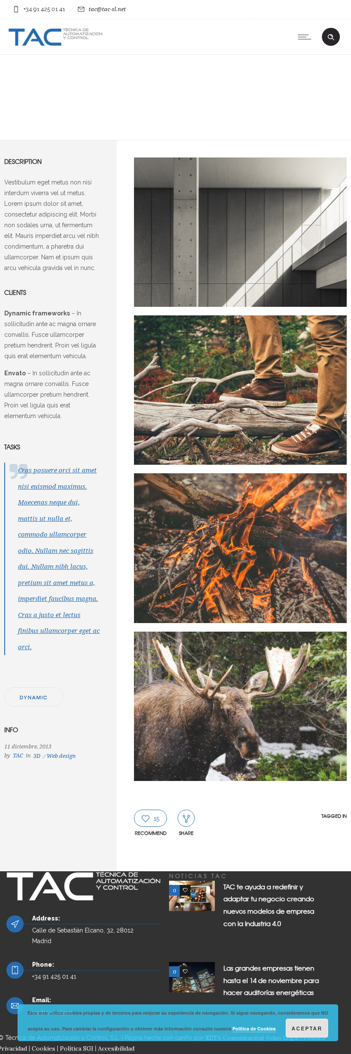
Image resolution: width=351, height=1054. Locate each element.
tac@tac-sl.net (107, 9)
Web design (61, 756)
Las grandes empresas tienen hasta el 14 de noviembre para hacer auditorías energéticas (271, 980)
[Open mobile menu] (306, 36)
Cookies (43, 1048)
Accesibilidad (116, 1048)
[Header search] (331, 37)
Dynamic (34, 697)
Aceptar (307, 1028)
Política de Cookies (254, 1028)
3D (36, 756)
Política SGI (76, 1048)
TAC (18, 755)
